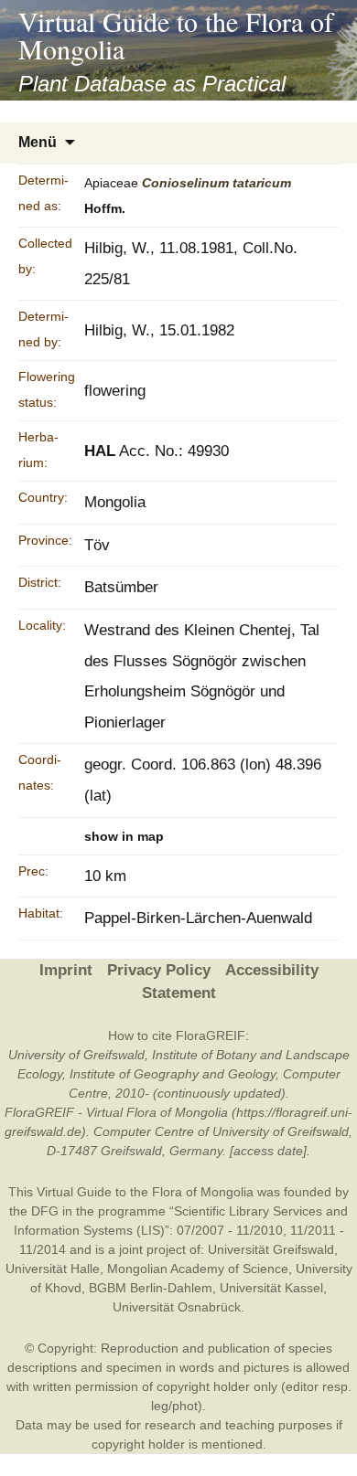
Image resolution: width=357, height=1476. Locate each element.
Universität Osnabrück (177, 1307)
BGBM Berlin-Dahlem (150, 1287)
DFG (45, 1211)
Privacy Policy (159, 970)
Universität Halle (52, 1268)
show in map (124, 836)
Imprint (65, 970)
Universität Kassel (271, 1287)
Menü (37, 142)
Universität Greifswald (271, 1249)
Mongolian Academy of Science (197, 1268)
